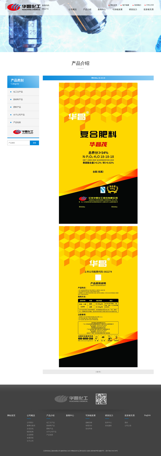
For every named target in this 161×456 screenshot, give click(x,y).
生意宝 (84, 451)
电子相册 (125, 5)
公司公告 (128, 425)
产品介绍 (87, 9)
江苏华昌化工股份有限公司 (51, 451)
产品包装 (15, 122)
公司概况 (73, 9)
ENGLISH (150, 5)
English (147, 415)
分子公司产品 (17, 115)
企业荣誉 (30, 435)
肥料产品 (15, 107)
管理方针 (89, 425)
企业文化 (30, 429)
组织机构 (30, 432)
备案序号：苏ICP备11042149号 (108, 451)
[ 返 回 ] (98, 372)
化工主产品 (16, 92)
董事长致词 (31, 425)
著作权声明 (94, 451)
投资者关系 (149, 9)
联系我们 (137, 5)
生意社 (89, 451)
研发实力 (133, 9)
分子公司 (30, 441)
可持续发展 (117, 9)
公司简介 (30, 422)
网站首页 (113, 5)
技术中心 (108, 422)
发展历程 (30, 438)
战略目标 (89, 422)
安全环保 (89, 429)
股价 (126, 422)
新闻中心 (102, 9)
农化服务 (108, 425)
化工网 (79, 451)
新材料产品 (16, 99)
